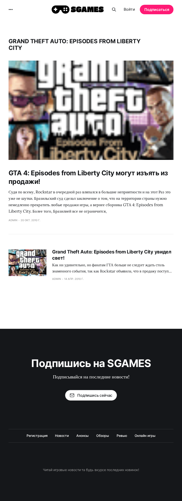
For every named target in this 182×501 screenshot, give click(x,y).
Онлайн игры (145, 436)
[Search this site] (114, 9)
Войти (129, 9)
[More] (10, 9)
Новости (61, 436)
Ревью (122, 436)
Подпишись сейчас (94, 395)
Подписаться (156, 9)
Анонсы (82, 436)
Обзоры (102, 436)
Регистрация (37, 436)
